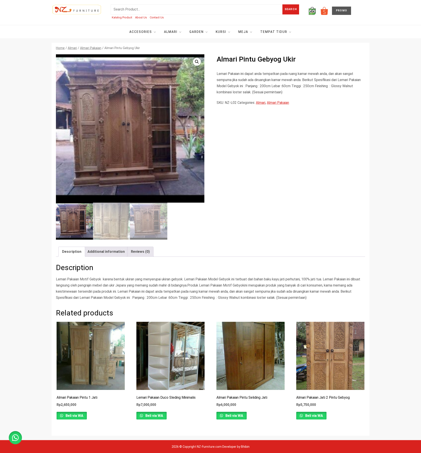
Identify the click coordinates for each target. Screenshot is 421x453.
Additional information (106, 252)
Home (60, 48)
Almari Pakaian (90, 48)
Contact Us (157, 17)
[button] (197, 62)
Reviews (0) (140, 252)
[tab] (71, 252)
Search (291, 9)
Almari (170, 32)
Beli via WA (74, 416)
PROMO (341, 10)
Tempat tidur (273, 32)
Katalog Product (122, 17)
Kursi (221, 32)
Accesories (140, 32)
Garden (196, 32)
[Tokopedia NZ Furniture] (312, 11)
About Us (141, 17)
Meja (243, 32)
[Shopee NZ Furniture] (324, 11)
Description (71, 252)
